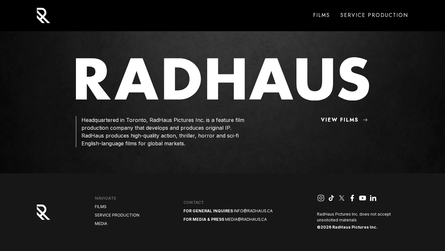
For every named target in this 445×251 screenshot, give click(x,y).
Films (321, 15)
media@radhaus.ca (246, 219)
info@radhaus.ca (253, 210)
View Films (340, 120)
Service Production (374, 15)
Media (101, 223)
